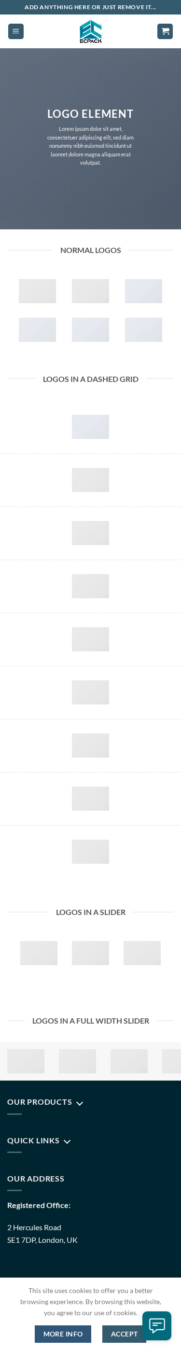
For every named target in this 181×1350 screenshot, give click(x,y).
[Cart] (165, 32)
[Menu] (16, 32)
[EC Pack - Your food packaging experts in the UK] (90, 31)
